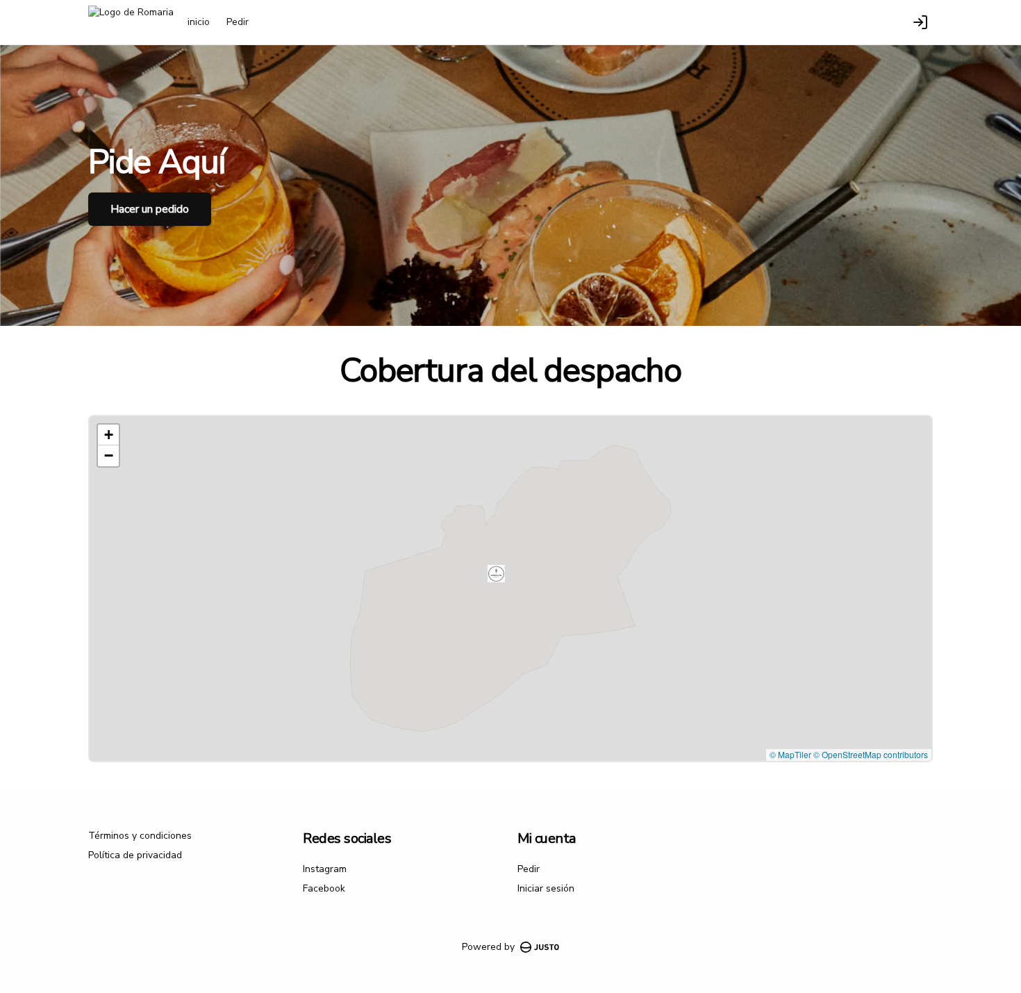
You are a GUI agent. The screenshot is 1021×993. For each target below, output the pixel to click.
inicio (199, 21)
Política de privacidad (135, 855)
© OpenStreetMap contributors (870, 754)
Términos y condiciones (140, 835)
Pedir (237, 21)
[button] (496, 573)
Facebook (324, 888)
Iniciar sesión (545, 888)
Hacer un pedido (149, 209)
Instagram (325, 869)
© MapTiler (790, 754)
